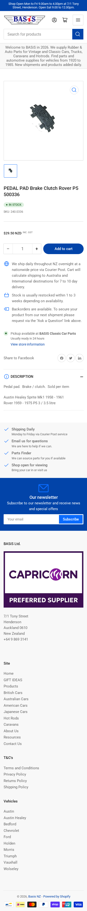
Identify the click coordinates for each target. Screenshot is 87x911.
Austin (9, 811)
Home (9, 673)
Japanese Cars (16, 712)
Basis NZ (34, 896)
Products (11, 686)
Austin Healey (15, 818)
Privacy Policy (15, 774)
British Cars (13, 693)
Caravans (11, 724)
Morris (9, 849)
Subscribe (71, 519)
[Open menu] (78, 20)
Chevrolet (11, 830)
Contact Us (13, 744)
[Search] (77, 34)
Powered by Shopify (56, 896)
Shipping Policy (16, 787)
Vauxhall (10, 862)
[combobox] (43, 34)
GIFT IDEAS (13, 680)
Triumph (10, 856)
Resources (12, 737)
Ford (7, 837)
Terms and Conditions (21, 768)
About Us (11, 731)
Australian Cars (16, 699)
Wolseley (11, 869)
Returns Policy (15, 781)
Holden (9, 843)
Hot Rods (11, 718)
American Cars (16, 705)
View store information (28, 344)
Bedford (10, 824)
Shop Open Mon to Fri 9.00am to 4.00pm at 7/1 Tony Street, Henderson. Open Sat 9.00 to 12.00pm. (43, 5)
